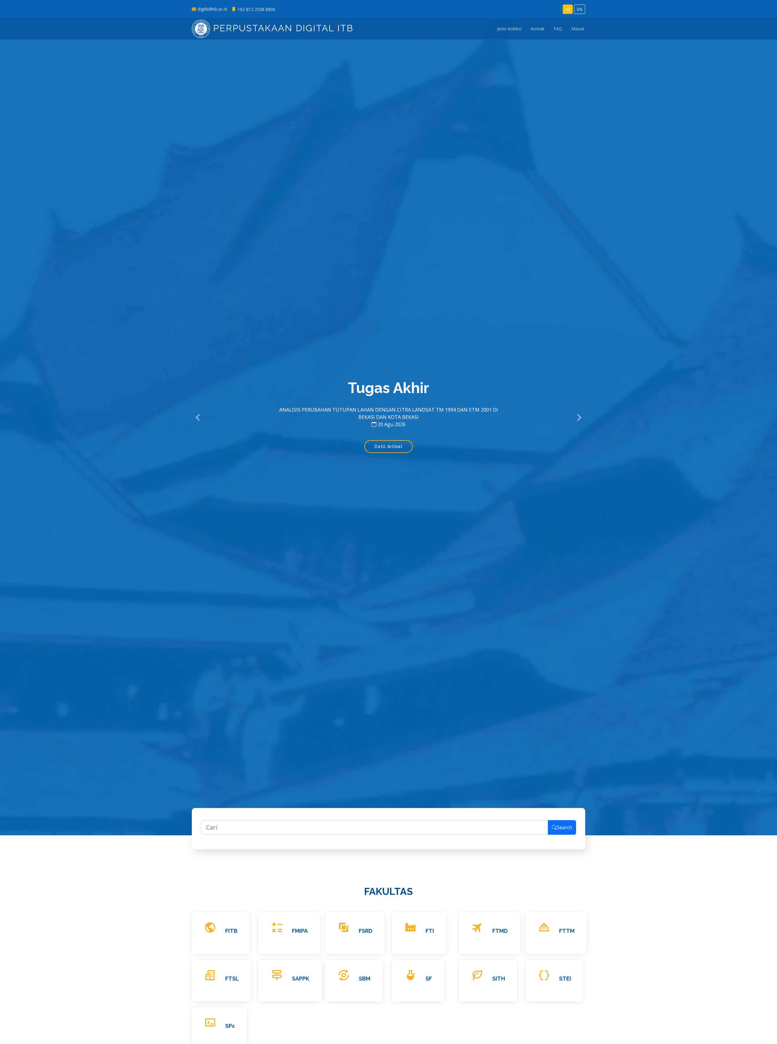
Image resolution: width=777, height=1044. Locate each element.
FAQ (558, 29)
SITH (498, 978)
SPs (230, 1026)
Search (564, 827)
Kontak (538, 29)
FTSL (232, 978)
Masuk (577, 29)
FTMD (500, 931)
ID (567, 9)
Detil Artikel (388, 455)
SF (429, 978)
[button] (198, 417)
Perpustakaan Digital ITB (281, 28)
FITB (231, 931)
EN (579, 9)
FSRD (365, 931)
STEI (565, 978)
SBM (364, 978)
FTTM (567, 931)
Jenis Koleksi (509, 29)
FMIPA (300, 931)
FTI (430, 931)
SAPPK (300, 978)
